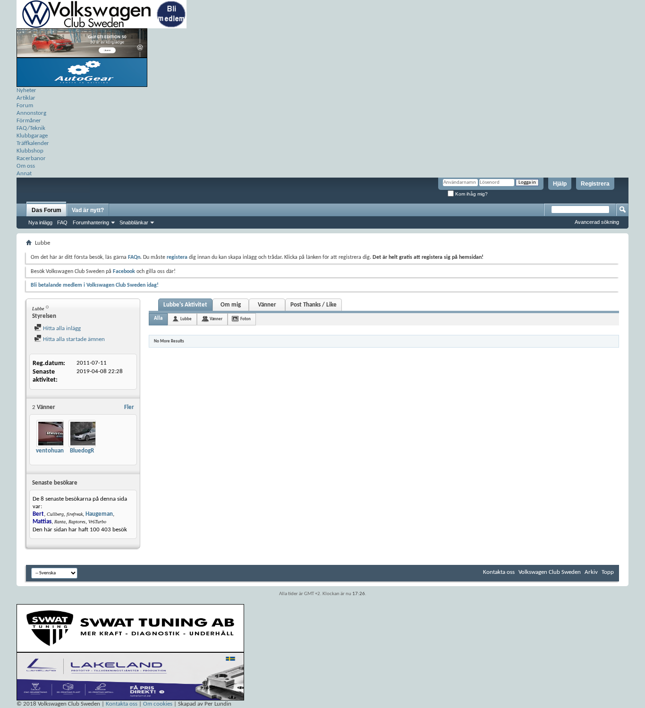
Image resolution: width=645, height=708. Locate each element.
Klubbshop (30, 151)
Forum (25, 105)
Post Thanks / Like (313, 305)
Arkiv (591, 572)
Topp (608, 572)
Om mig (231, 305)
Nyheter (26, 90)
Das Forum (46, 210)
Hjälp (560, 183)
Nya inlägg (40, 222)
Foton (245, 319)
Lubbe (186, 319)
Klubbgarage (32, 136)
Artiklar (26, 98)
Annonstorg (31, 113)
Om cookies (157, 704)
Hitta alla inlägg (61, 328)
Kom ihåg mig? (471, 193)
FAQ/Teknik (31, 128)
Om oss (26, 166)
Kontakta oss (499, 572)
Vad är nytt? (88, 210)
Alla (158, 318)
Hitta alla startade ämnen (73, 339)
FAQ (62, 222)
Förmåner (29, 121)
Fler (129, 407)
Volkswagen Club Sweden (549, 572)
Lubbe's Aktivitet (185, 305)
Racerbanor (31, 158)
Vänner (267, 305)
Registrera (595, 183)
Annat (24, 174)
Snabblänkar (133, 222)
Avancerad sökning (597, 222)
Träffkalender (33, 143)
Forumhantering (91, 222)
